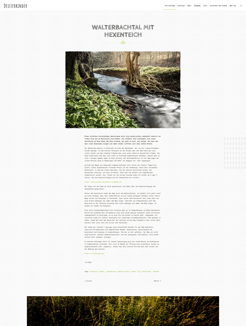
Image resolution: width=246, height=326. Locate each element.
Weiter (156, 281)
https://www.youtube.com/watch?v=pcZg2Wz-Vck (103, 182)
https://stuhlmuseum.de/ (94, 253)
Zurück (89, 281)
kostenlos (94, 271)
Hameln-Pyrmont (123, 271)
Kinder (101, 271)
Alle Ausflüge (170, 5)
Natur (189, 5)
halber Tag (135, 271)
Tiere (205, 5)
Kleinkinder (146, 271)
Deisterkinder (15, 5)
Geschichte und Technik (218, 5)
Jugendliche (111, 271)
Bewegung (197, 5)
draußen (156, 271)
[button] (241, 6)
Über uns (233, 5)
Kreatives (181, 5)
